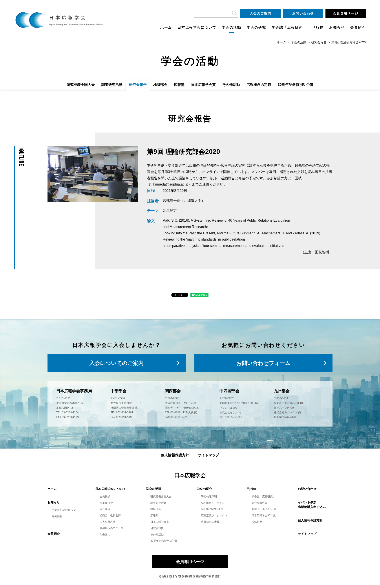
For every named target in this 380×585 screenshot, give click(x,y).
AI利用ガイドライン (213, 502)
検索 (233, 13)
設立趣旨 (105, 509)
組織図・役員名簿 (110, 515)
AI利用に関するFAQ (212, 509)
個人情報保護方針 (175, 455)
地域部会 (160, 84)
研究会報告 (319, 42)
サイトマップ (208, 455)
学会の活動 (231, 27)
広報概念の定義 (259, 84)
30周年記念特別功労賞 (295, 84)
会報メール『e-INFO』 (265, 509)
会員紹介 (358, 27)
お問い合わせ (303, 13)
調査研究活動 (111, 84)
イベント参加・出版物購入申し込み (312, 504)
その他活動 (231, 84)
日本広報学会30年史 (264, 515)
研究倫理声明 (209, 496)
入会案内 (105, 534)
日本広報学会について (196, 27)
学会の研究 (256, 27)
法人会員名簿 (107, 521)
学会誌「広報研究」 (289, 27)
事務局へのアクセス (111, 528)
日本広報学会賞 (203, 84)
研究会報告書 (259, 502)
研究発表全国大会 (81, 84)
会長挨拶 (105, 496)
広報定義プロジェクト (214, 515)
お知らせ (337, 27)
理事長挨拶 (106, 502)
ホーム (166, 27)
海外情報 (57, 516)
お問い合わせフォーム (263, 363)
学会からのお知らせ (64, 509)
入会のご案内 (260, 13)
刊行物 (318, 27)
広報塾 (179, 84)
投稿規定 (257, 521)
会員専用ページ (345, 13)
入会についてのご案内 (117, 363)
